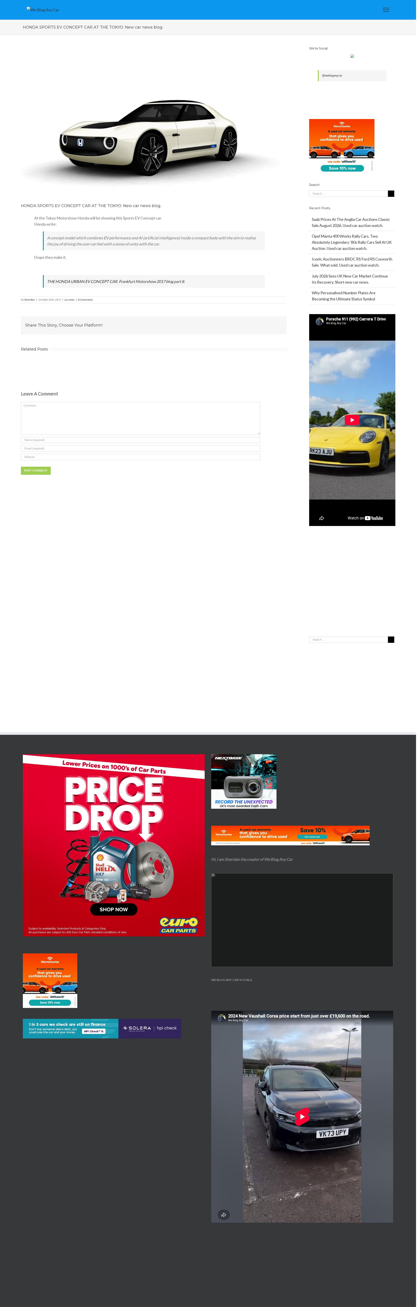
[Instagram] (308, 992)
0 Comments (85, 299)
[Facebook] (291, 992)
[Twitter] (296, 992)
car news (69, 299)
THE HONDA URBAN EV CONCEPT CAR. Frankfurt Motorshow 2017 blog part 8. (116, 281)
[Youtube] (302, 992)
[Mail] (313, 992)
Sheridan (29, 299)
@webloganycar (332, 75)
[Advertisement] (352, 590)
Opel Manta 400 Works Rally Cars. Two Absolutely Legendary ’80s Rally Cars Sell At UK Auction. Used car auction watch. (352, 242)
